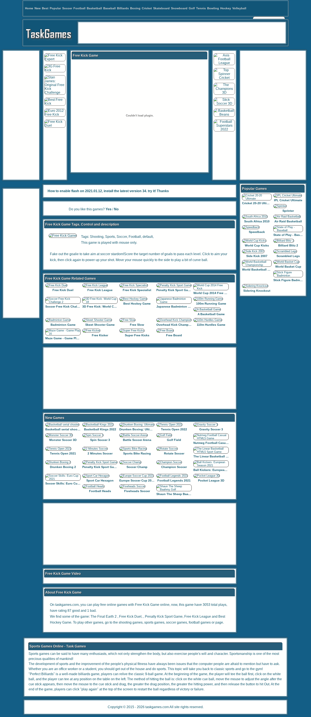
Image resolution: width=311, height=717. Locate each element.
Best (45, 8)
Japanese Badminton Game (176, 306)
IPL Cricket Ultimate (288, 200)
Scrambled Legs (288, 256)
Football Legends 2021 (174, 480)
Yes (108, 209)
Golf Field (174, 440)
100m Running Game (211, 303)
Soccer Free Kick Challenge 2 (66, 306)
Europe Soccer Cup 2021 (137, 480)
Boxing (135, 8)
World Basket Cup (288, 266)
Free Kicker (100, 335)
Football (79, 8)
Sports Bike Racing (137, 453)
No (116, 209)
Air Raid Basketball (288, 221)
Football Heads (100, 491)
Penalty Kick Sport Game (174, 290)
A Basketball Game (211, 314)
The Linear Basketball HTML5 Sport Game (223, 456)
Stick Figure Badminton (290, 280)
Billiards (123, 8)
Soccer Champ (137, 467)
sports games (154, 622)
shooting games (131, 622)
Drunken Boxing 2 (63, 467)
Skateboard (161, 8)
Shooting (96, 236)
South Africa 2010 (257, 221)
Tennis (201, 8)
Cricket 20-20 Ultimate (258, 203)
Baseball (109, 8)
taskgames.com (157, 707)
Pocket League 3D (211, 480)
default (148, 236)
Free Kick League (100, 290)
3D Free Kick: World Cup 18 (102, 306)
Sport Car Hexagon (100, 480)
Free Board (174, 335)
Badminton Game (63, 324)
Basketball (94, 8)
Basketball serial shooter (63, 429)
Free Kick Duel (62, 290)
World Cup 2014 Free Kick (212, 293)
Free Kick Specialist (137, 290)
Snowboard (179, 8)
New (37, 8)
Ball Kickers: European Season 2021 (219, 470)
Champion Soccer (174, 467)
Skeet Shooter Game (100, 324)
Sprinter (288, 210)
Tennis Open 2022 (174, 429)
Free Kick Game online (152, 604)
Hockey (225, 8)
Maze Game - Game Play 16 (64, 338)
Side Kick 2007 (256, 256)
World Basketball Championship (265, 269)
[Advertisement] (182, 32)
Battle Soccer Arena (137, 440)
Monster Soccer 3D (63, 440)
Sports (110, 236)
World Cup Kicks (257, 245)
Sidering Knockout (256, 290)
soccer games (176, 622)
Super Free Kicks (137, 335)
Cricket (147, 8)
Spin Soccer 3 (100, 440)
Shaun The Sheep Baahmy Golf (178, 494)
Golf (192, 8)
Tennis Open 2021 (63, 453)
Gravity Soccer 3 (211, 429)
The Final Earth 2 (104, 616)
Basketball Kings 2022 (100, 429)
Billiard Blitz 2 (288, 245)
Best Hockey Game (137, 303)
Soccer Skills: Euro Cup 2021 (66, 483)
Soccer (67, 8)
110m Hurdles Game (211, 324)
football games (200, 622)
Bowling (213, 8)
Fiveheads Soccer (137, 491)
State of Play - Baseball (290, 235)
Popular (55, 8)
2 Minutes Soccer (100, 453)
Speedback (257, 232)
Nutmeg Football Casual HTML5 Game (220, 443)
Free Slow (137, 324)
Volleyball (239, 8)
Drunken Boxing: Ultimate (138, 429)
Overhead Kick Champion (174, 324)
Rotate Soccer (174, 453)
